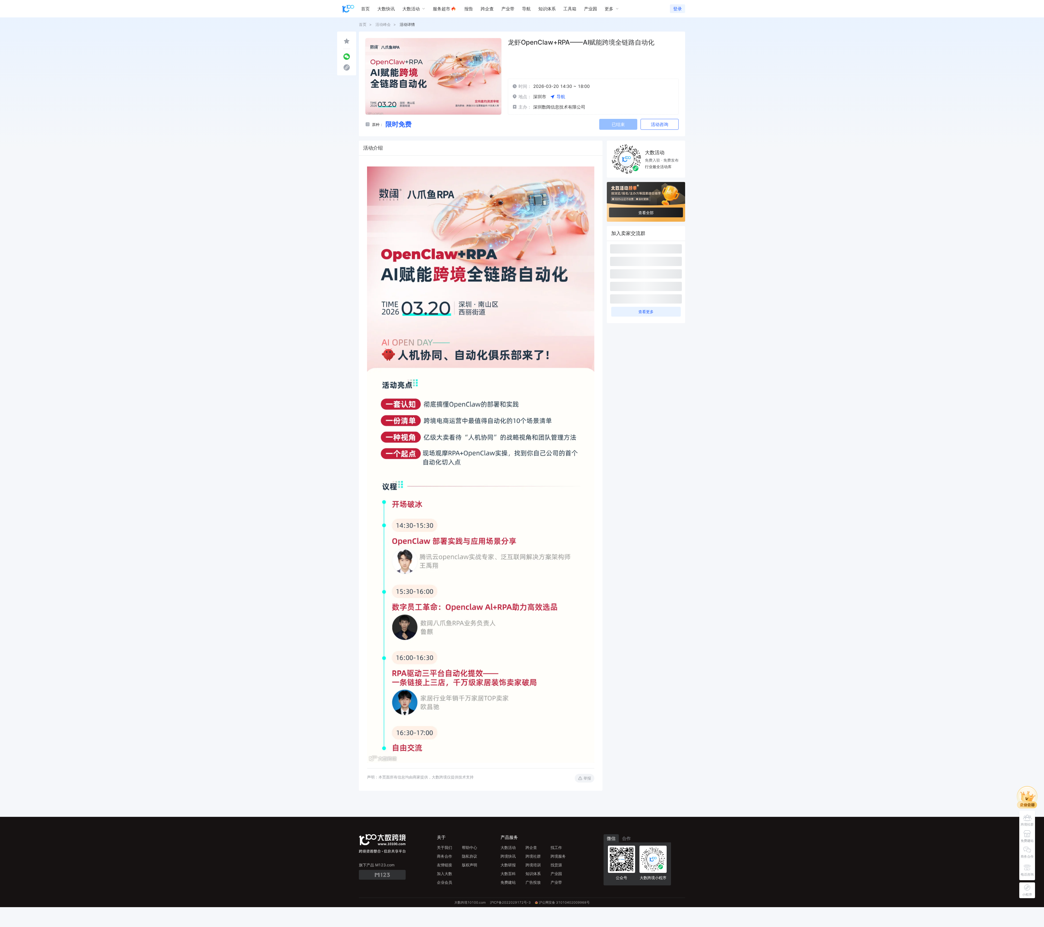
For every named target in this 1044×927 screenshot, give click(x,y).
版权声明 (469, 865)
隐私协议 (469, 856)
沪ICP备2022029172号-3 (510, 902)
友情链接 (444, 865)
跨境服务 (558, 856)
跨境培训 (533, 865)
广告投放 (533, 882)
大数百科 (508, 873)
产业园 (556, 873)
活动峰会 (383, 24)
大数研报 (508, 865)
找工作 (556, 847)
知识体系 (533, 873)
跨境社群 (533, 856)
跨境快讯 (508, 856)
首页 (362, 24)
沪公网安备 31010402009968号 (564, 902)
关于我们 (444, 847)
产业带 (556, 882)
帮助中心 (469, 847)
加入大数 (444, 873)
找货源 (556, 865)
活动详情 (407, 24)
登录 (677, 8)
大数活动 (508, 847)
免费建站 (508, 882)
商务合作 (444, 856)
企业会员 (444, 882)
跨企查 (531, 847)
